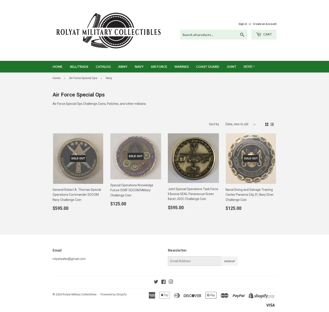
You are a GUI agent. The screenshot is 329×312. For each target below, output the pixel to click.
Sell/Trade (79, 66)
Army (122, 66)
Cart (267, 34)
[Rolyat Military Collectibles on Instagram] (171, 282)
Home (57, 66)
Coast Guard (207, 66)
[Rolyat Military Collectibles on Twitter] (156, 282)
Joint (231, 66)
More (248, 66)
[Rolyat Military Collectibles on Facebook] (163, 282)
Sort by (214, 124)
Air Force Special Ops (83, 78)
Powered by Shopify (113, 294)
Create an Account (264, 24)
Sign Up (229, 261)
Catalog (103, 66)
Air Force (159, 66)
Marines (182, 66)
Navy (139, 66)
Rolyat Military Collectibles (79, 294)
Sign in (243, 24)
